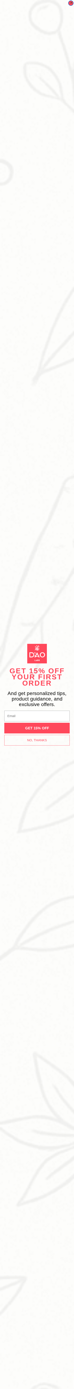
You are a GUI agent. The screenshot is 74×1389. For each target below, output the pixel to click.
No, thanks (37, 740)
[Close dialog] (70, 3)
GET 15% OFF (37, 728)
